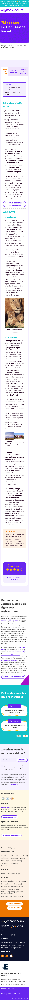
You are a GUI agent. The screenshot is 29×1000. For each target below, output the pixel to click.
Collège (3, 46)
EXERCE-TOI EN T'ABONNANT (13, 677)
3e (13, 46)
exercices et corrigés (18, 651)
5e (9, 46)
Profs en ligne (14, 908)
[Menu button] (26, 10)
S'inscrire (22, 760)
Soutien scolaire (14, 904)
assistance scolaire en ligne (10, 655)
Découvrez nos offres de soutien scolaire (14, 204)
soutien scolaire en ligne (9, 620)
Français (19, 46)
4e (11, 46)
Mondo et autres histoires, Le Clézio (15, 726)
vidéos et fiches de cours (9, 661)
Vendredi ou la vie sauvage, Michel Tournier (14, 711)
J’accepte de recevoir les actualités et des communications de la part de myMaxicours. (15, 768)
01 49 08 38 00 (5, 807)
